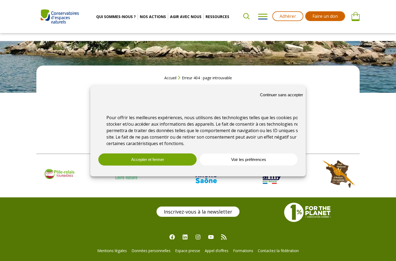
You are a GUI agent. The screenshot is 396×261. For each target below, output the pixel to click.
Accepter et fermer (147, 159)
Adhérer (288, 16)
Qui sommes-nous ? (116, 16)
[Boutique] (356, 17)
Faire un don (325, 16)
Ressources (217, 16)
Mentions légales (112, 250)
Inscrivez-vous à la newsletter (198, 211)
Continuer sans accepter (281, 94)
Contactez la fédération (278, 250)
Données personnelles (151, 250)
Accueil (170, 77)
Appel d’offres (216, 250)
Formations (243, 250)
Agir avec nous (186, 16)
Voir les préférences (248, 159)
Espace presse (187, 250)
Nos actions (153, 16)
